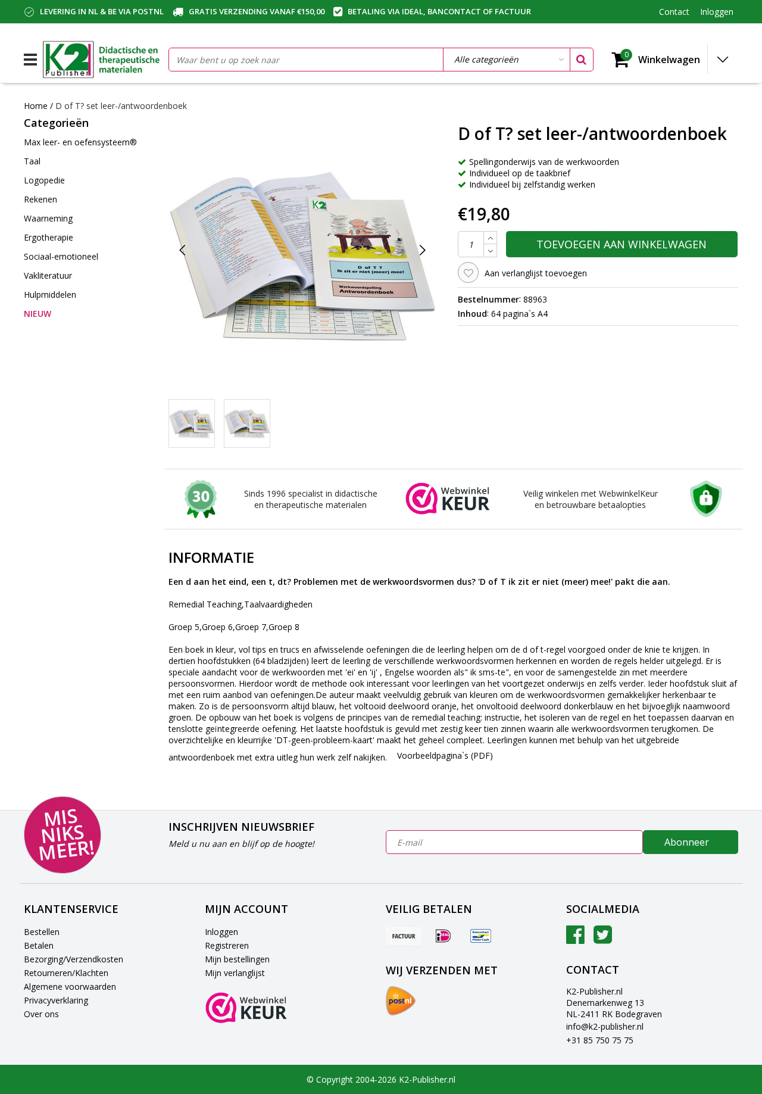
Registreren (227, 945)
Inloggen (221, 931)
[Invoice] (403, 935)
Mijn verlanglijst (235, 972)
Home (36, 105)
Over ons (41, 1014)
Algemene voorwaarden (70, 986)
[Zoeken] (581, 59)
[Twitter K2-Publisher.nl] (603, 939)
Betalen (39, 945)
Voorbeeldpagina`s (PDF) (445, 755)
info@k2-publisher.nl (605, 1026)
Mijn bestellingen (237, 959)
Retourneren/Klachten (66, 972)
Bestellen (42, 931)
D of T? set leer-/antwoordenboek (121, 105)
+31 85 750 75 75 (599, 1040)
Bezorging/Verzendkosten (73, 959)
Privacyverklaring (56, 1000)
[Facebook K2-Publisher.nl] (575, 939)
